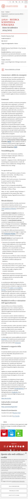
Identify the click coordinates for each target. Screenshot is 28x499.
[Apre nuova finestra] (5, 446)
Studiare (7, 12)
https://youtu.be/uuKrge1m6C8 (9, 407)
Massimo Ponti (10, 36)
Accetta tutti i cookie (14, 495)
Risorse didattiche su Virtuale (12, 69)
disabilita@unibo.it (19, 388)
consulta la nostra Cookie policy (18, 481)
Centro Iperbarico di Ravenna (8, 209)
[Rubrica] (13, 2)
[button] (23, 6)
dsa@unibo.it (15, 392)
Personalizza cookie (14, 490)
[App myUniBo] (11, 450)
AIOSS (9, 142)
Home (2, 12)
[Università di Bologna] (9, 6)
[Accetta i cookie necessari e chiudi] (26, 453)
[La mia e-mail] (22, 2)
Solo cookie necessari (14, 486)
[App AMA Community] (21, 450)
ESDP (15, 147)
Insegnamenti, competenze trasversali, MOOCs (12, 14)
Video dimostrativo (6, 398)
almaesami (4, 339)
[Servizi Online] (16, 2)
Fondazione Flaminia (9, 234)
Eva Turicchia (22, 48)
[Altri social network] (23, 446)
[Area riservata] (19, 2)
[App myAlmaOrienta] (14, 450)
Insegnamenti (4, 16)
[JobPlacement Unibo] (17, 450)
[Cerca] (10, 2)
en (26, 2)
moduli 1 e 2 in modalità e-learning (12, 289)
